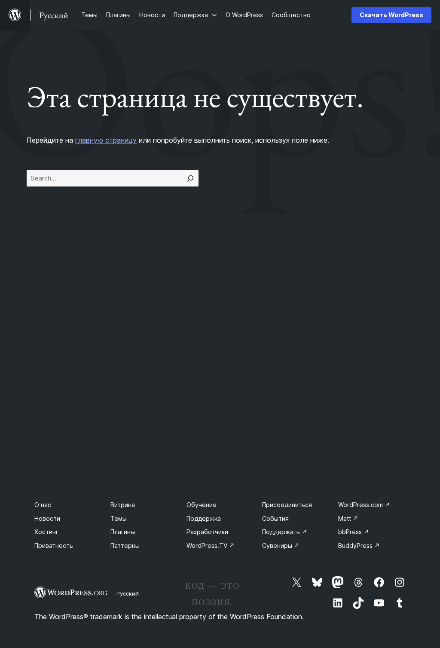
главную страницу (106, 140)
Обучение (201, 504)
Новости (47, 518)
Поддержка (203, 518)
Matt (348, 518)
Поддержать (284, 531)
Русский (127, 593)
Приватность (53, 545)
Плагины (122, 531)
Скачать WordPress (391, 14)
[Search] (190, 178)
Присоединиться (287, 504)
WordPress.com (364, 504)
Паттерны (125, 545)
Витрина (122, 504)
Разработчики (207, 531)
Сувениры (280, 545)
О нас (42, 504)
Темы (118, 518)
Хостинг (46, 531)
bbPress (353, 531)
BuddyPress (359, 545)
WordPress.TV (210, 545)
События (275, 518)
